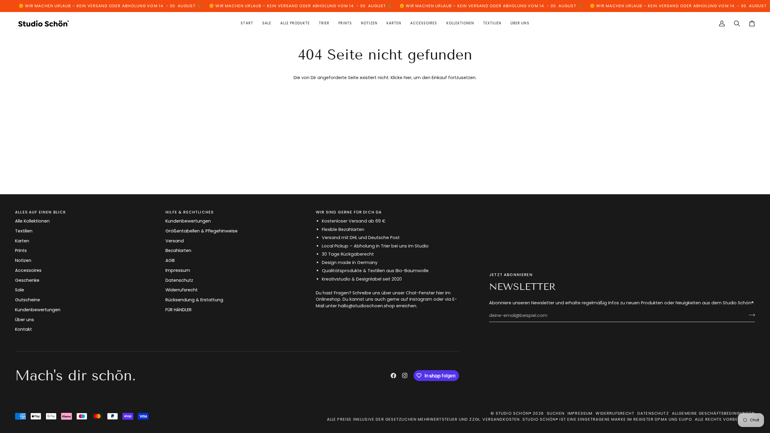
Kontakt (23, 329)
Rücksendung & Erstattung (194, 300)
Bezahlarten (178, 250)
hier (407, 78)
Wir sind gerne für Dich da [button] (349, 212)
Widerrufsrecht (181, 290)
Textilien (23, 231)
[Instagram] (405, 375)
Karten (22, 241)
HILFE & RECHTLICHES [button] (189, 212)
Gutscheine (27, 300)
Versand (174, 241)
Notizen (23, 260)
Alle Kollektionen (32, 221)
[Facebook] (393, 375)
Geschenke (27, 280)
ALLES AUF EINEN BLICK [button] (40, 212)
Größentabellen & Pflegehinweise (201, 231)
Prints (21, 250)
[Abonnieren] (750, 315)
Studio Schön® (513, 413)
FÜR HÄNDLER (178, 310)
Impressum (177, 270)
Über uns (24, 320)
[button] (394, 23)
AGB (170, 260)
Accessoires (28, 270)
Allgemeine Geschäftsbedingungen (713, 413)
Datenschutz (179, 280)
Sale (19, 290)
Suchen (556, 413)
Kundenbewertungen (37, 310)
